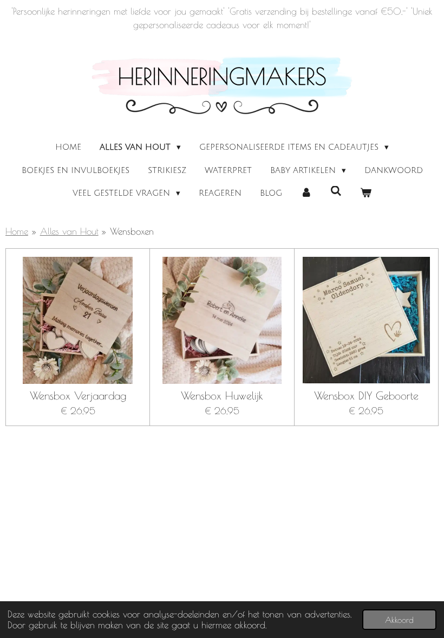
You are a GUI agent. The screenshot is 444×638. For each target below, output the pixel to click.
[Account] (306, 193)
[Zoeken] (336, 191)
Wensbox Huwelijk (222, 395)
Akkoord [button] (399, 619)
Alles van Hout (69, 231)
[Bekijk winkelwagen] (366, 193)
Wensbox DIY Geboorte (366, 395)
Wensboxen (132, 231)
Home (16, 231)
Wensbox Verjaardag (78, 395)
